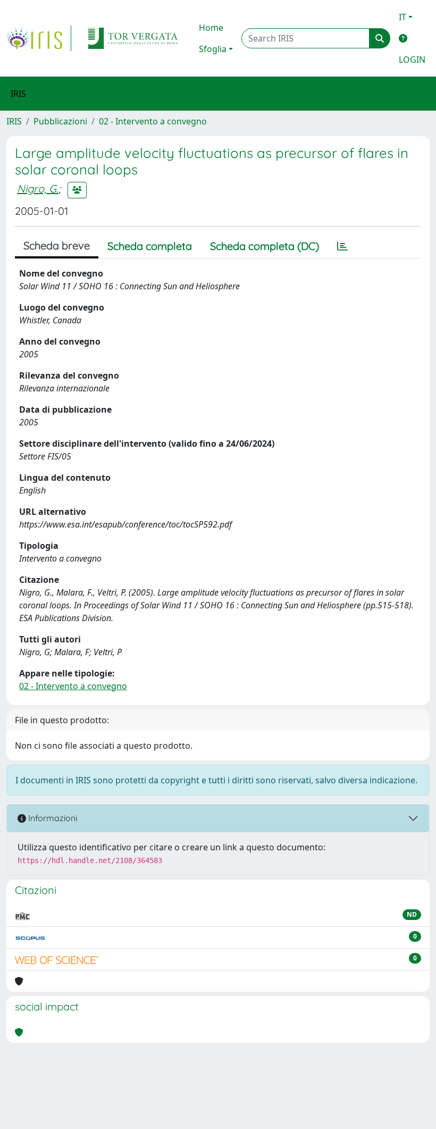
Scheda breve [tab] (56, 245)
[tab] (342, 246)
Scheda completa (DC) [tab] (264, 246)
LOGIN (412, 59)
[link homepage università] (133, 38)
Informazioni (51, 818)
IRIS (14, 121)
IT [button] (402, 17)
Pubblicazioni (60, 121)
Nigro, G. (37, 188)
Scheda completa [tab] (149, 246)
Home (211, 28)
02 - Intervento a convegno (153, 121)
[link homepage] (38, 38)
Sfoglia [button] (213, 49)
